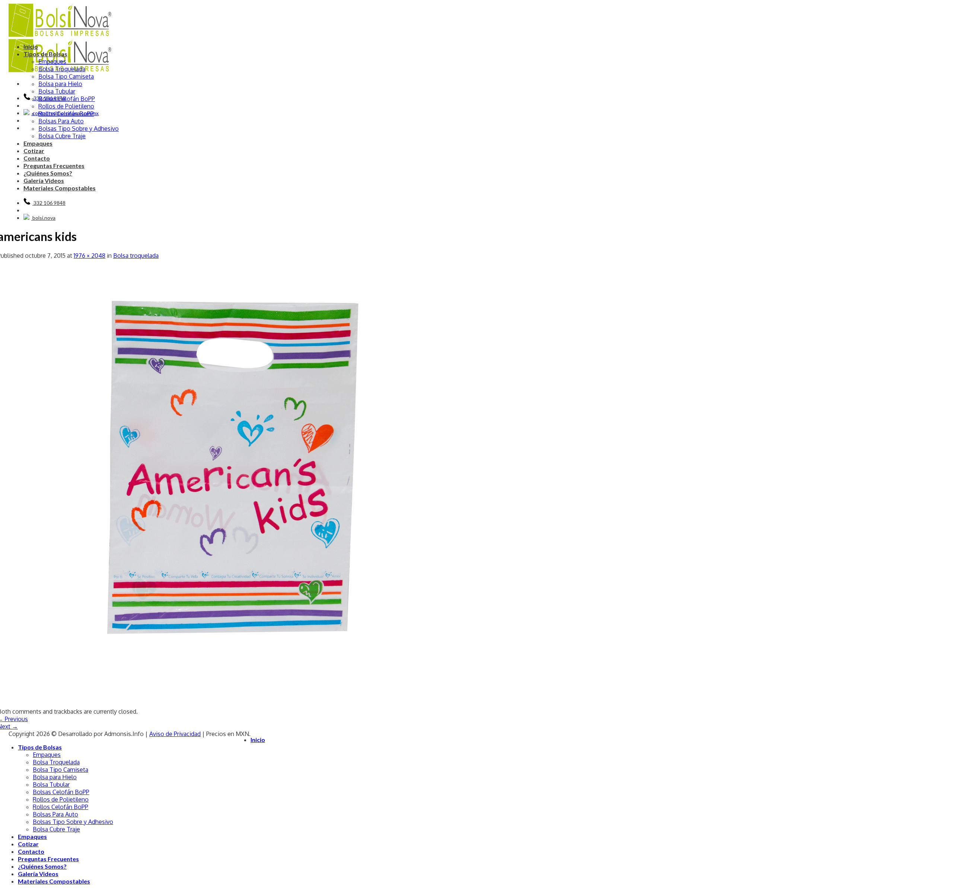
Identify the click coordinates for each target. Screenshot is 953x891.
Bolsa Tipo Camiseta (66, 76)
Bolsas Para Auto (61, 121)
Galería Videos (43, 180)
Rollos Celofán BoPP (66, 113)
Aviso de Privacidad (175, 734)
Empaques (52, 61)
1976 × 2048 (89, 255)
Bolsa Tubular (56, 91)
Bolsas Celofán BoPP (66, 98)
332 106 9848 (49, 203)
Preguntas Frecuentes (54, 165)
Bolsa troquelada (136, 255)
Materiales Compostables (59, 187)
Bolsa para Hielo (60, 84)
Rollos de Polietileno (66, 106)
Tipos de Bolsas (45, 53)
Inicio (30, 46)
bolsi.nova (43, 218)
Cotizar (33, 150)
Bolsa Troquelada (61, 69)
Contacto (36, 158)
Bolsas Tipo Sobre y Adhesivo (78, 128)
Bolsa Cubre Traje (62, 136)
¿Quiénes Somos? (47, 173)
